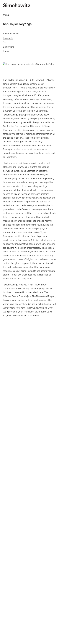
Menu (6, 15)
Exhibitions (8, 47)
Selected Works (11, 34)
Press (6, 51)
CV (4, 42)
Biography (8, 38)
